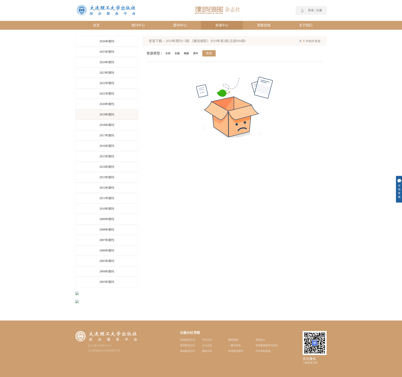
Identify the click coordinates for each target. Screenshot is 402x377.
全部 (167, 53)
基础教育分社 (187, 351)
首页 (96, 25)
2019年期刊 (106, 114)
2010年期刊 (106, 208)
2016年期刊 (106, 145)
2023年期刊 (106, 72)
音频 (177, 53)
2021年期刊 (106, 93)
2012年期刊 (106, 187)
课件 (195, 53)
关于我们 (305, 25)
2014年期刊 (106, 166)
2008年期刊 (106, 229)
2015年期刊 (106, 156)
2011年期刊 (106, 198)
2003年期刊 (106, 281)
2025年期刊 (106, 51)
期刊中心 (138, 25)
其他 (209, 53)
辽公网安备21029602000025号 (104, 350)
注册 (319, 10)
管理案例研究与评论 (266, 345)
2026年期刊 (106, 41)
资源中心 (222, 25)
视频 (186, 53)
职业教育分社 (187, 339)
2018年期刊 (106, 125)
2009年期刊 (106, 219)
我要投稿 (264, 25)
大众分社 (207, 345)
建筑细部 (233, 339)
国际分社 (207, 351)
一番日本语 (234, 345)
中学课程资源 (263, 351)
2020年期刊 (106, 104)
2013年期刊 (106, 177)
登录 (311, 10)
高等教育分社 (187, 345)
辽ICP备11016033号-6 (100, 345)
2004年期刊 (106, 271)
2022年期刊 (106, 83)
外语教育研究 (235, 351)
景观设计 (260, 339)
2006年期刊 (106, 250)
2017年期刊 (106, 135)
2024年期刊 (106, 62)
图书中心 (180, 25)
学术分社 (207, 339)
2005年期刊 (106, 261)
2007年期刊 (106, 240)
